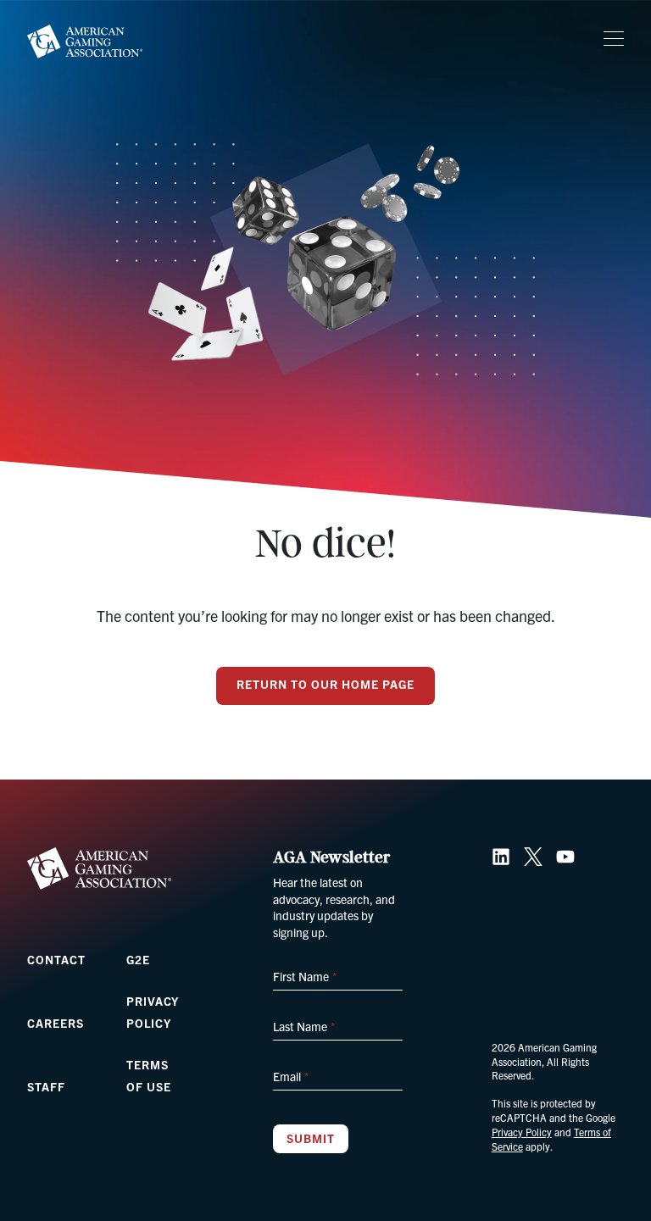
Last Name (303, 1026)
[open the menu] (614, 39)
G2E (138, 959)
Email (290, 1076)
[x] (533, 856)
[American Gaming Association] (84, 41)
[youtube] (565, 856)
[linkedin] (501, 856)
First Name (304, 976)
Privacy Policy (522, 1131)
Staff (46, 1086)
